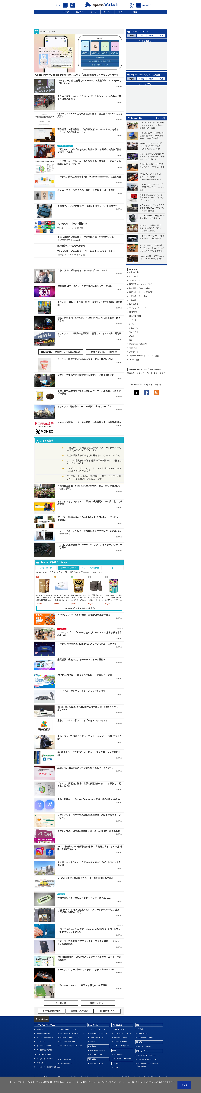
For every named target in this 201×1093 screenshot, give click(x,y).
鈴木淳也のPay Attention (139, 288)
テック (66, 12)
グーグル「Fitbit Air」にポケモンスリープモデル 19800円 (86, 635)
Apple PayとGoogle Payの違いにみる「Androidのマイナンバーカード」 (78, 74)
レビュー (133, 324)
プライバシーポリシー (109, 1069)
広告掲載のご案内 (75, 1069)
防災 (131, 340)
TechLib (117, 1059)
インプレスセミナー (67, 1033)
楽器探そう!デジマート (98, 1025)
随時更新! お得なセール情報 (71, 245)
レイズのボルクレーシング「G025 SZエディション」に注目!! (152, 187)
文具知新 (133, 300)
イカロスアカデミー (121, 1037)
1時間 (131, 35)
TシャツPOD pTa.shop (147, 1047)
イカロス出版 (117, 1017)
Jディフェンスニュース (122, 1025)
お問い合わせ (61, 1069)
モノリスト (134, 332)
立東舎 (92, 1033)
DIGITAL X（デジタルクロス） (71, 1037)
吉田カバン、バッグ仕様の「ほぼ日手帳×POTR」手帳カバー (87, 206)
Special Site (136, 118)
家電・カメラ (46, 559)
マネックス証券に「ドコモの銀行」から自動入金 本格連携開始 (89, 414)
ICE (137, 1017)
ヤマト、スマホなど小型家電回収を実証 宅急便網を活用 (85, 367)
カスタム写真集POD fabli (148, 1051)
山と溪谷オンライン (97, 1042)
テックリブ (116, 1055)
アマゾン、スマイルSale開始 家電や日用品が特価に (83, 606)
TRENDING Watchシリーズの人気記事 (61, 343)
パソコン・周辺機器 (90, 559)
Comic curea (143, 1025)
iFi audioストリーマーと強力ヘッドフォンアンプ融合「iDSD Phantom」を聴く (152, 146)
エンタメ (107, 12)
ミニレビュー (134, 328)
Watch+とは (134, 360)
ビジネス (80, 12)
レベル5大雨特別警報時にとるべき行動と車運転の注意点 (85, 870)
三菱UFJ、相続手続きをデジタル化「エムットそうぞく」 (85, 759)
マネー (121, 12)
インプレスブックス (67, 1051)
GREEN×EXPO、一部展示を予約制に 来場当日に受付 (84, 667)
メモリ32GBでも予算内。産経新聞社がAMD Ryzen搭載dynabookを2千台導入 (152, 136)
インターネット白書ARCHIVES (48, 1059)
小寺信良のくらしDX (138, 296)
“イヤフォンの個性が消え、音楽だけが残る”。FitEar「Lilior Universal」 (151, 228)
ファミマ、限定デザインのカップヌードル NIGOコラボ (85, 351)
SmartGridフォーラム (68, 1021)
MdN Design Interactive (123, 1050)
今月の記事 (134, 272)
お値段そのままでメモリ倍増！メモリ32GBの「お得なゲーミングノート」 (152, 197)
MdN (114, 1042)
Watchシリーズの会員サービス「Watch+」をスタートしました (88, 251)
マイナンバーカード (137, 308)
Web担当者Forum (43, 1025)
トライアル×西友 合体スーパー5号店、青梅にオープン (84, 398)
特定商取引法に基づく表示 (157, 1069)
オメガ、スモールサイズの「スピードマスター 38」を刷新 (86, 190)
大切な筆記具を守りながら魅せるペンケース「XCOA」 (94, 447)
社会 (135, 12)
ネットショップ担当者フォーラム (72, 1025)
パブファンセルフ (144, 1038)
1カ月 (161, 35)
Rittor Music (93, 1017)
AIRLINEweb (119, 1021)
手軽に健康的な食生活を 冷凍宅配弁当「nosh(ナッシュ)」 (87, 237)
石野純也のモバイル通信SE (140, 292)
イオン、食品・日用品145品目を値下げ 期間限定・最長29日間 (88, 822)
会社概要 (123, 1069)
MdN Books (118, 1046)
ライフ (94, 12)
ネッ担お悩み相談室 (44, 1042)
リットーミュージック (98, 1021)
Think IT (40, 1021)
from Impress (134, 348)
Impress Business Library (69, 1029)
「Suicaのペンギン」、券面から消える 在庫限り (82, 977)
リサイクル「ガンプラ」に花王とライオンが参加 (81, 683)
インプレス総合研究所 (45, 1029)
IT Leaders (41, 1033)
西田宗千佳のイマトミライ (140, 284)
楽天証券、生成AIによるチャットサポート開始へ (81, 651)
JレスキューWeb (120, 1033)
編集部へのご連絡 (91, 1069)
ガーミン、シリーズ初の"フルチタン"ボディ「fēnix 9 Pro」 (87, 961)
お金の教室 (134, 304)
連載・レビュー (97, 995)
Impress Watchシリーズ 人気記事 (146, 75)
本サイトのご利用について (44, 1069)
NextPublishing (66, 1055)
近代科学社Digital (96, 1055)
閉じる (184, 1085)
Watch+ (132, 336)
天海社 (140, 1021)
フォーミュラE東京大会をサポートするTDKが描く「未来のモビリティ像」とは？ (152, 156)
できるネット (42, 1055)
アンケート (134, 352)
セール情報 (134, 276)
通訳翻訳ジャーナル (121, 1029)
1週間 (151, 35)
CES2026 (133, 312)
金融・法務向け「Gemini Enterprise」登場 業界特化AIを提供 (88, 791)
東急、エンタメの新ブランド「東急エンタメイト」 (82, 712)
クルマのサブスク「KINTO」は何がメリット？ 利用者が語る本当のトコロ (152, 125)
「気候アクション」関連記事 (103, 343)
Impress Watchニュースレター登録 (144, 356)
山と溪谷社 (92, 1038)
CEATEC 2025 (135, 316)
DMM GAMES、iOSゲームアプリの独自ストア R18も (84, 278)
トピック (133, 320)
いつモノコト (134, 280)
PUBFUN (139, 1034)
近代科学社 (92, 1051)
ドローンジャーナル (44, 1037)
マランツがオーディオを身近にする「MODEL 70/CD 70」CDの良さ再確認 (152, 208)
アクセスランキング (139, 31)
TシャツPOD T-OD (97, 1029)
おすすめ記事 (46, 432)
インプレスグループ (137, 1069)
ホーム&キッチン (68, 559)
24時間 (141, 35)
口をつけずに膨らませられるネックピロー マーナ (82, 262)
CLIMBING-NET (96, 1046)
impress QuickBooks (145, 1029)
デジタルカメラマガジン (46, 1050)
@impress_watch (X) (138, 344)
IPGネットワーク (142, 1043)
